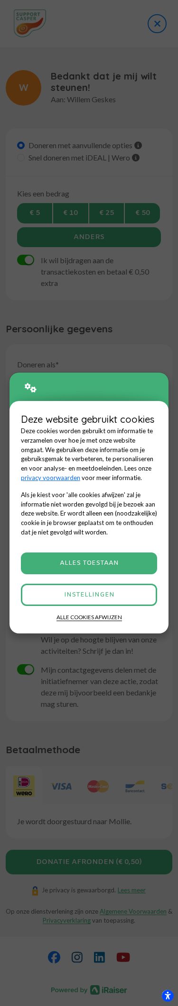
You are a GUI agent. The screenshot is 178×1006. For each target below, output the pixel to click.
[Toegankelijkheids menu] (167, 995)
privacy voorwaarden (50, 477)
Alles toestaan (89, 563)
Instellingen (89, 595)
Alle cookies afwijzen (89, 617)
